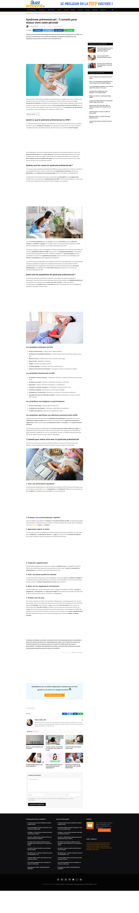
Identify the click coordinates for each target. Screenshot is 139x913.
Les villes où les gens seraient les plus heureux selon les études (39, 848)
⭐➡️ (54, 695)
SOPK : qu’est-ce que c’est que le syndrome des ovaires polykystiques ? (54, 766)
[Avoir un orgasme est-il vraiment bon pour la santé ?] (92, 57)
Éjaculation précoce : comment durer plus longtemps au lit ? (99, 117)
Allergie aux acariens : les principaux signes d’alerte (100, 96)
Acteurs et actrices (104, 844)
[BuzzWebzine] (35, 4)
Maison (59, 10)
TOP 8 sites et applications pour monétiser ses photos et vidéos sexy (39, 863)
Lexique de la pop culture (99, 843)
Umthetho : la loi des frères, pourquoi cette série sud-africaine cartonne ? (40, 833)
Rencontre (80, 10)
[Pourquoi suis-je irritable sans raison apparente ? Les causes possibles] (92, 65)
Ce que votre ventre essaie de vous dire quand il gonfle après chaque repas (100, 101)
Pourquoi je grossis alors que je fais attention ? (34, 765)
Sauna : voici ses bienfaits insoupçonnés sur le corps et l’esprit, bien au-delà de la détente (100, 82)
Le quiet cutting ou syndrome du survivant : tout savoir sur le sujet (54, 748)
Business (87, 10)
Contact (95, 884)
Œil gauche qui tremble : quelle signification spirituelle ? (39, 868)
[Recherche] (112, 9)
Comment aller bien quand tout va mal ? (73, 747)
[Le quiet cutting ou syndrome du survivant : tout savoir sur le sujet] (54, 740)
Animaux (66, 10)
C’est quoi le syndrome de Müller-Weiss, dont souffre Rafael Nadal (73, 766)
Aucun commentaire (58, 26)
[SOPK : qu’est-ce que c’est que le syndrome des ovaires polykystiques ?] (54, 758)
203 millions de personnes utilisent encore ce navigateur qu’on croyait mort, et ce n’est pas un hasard (40, 843)
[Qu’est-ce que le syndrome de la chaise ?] (35, 740)
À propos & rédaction (60, 884)
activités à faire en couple (92, 846)
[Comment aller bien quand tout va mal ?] (74, 740)
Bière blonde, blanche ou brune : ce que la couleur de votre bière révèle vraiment (105, 49)
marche (34, 525)
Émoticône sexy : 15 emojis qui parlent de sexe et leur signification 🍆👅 (40, 853)
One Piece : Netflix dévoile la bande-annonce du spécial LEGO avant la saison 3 (39, 837)
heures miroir (95, 849)
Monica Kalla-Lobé (34, 26)
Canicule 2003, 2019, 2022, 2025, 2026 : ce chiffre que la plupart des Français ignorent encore (100, 107)
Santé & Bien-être (36, 13)
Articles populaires (69, 884)
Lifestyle (73, 10)
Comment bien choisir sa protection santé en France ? (100, 121)
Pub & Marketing (31, 10)
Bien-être (95, 10)
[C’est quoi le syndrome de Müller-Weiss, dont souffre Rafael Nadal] (74, 758)
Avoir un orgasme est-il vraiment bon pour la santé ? (104, 56)
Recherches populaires (79, 884)
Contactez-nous (104, 830)
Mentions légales (88, 884)
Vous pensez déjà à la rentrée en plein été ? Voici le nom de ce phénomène (40, 828)
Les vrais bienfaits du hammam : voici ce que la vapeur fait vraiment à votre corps (101, 87)
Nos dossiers (89, 843)
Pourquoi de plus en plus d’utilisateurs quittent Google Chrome (39, 823)
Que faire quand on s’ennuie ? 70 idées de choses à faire (99, 112)
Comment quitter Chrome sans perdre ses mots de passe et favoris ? (39, 858)
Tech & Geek (51, 10)
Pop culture (42, 10)
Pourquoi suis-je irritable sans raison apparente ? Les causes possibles (104, 65)
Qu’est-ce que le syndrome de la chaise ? (34, 747)
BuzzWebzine (29, 13)
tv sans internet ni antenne (98, 848)
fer (45, 489)
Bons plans (103, 10)
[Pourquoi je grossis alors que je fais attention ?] (35, 758)
